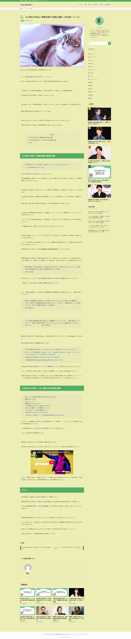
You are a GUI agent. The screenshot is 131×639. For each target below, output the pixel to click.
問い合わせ (51, 634)
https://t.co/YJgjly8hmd (53, 357)
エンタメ (92, 60)
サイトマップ (83, 634)
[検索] (110, 1)
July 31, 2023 (40, 167)
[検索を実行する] (109, 43)
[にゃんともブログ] (26, 4)
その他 (91, 73)
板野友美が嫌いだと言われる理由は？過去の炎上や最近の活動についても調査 (99, 231)
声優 (91, 85)
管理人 (28, 573)
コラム (91, 66)
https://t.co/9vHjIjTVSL (41, 357)
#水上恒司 (45, 349)
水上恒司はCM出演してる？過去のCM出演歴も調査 (43, 140)
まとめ (30, 142)
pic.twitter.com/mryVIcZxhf (61, 164)
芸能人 (91, 95)
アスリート (92, 54)
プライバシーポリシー (74, 634)
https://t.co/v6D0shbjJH (49, 354)
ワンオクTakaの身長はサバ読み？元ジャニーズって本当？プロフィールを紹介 (99, 226)
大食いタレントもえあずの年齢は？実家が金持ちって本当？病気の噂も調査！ (99, 221)
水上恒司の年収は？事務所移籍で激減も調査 (41, 137)
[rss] (108, 1)
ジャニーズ (92, 69)
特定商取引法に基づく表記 (61, 634)
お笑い (91, 63)
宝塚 (91, 88)
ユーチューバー (93, 79)
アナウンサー (93, 57)
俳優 (22, 20)
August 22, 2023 (59, 415)
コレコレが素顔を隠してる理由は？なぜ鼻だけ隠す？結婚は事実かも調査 (99, 217)
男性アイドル (93, 91)
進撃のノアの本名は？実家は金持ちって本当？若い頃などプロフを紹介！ (98, 212)
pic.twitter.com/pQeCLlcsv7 (40, 412)
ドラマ (91, 76)
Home (46, 634)
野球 (91, 98)
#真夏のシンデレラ (49, 164)
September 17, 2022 (56, 360)
